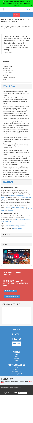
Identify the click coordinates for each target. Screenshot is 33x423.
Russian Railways (17, 228)
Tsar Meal (8, 182)
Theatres (16, 339)
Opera (16, 356)
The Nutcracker (16, 371)
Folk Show (16, 358)
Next (30, 304)
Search (16, 330)
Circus (16, 360)
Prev (27, 304)
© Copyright (4, 387)
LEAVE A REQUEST (10, 291)
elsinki (23, 225)
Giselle (16, 367)
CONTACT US (15, 389)
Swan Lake (16, 369)
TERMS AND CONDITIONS (6, 389)
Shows (16, 343)
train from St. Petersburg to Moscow (14, 207)
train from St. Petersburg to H (12, 225)
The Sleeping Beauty (16, 374)
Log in (21, 389)
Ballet (16, 354)
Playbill (16, 334)
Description (9, 86)
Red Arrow (10, 210)
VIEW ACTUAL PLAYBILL (12, 296)
